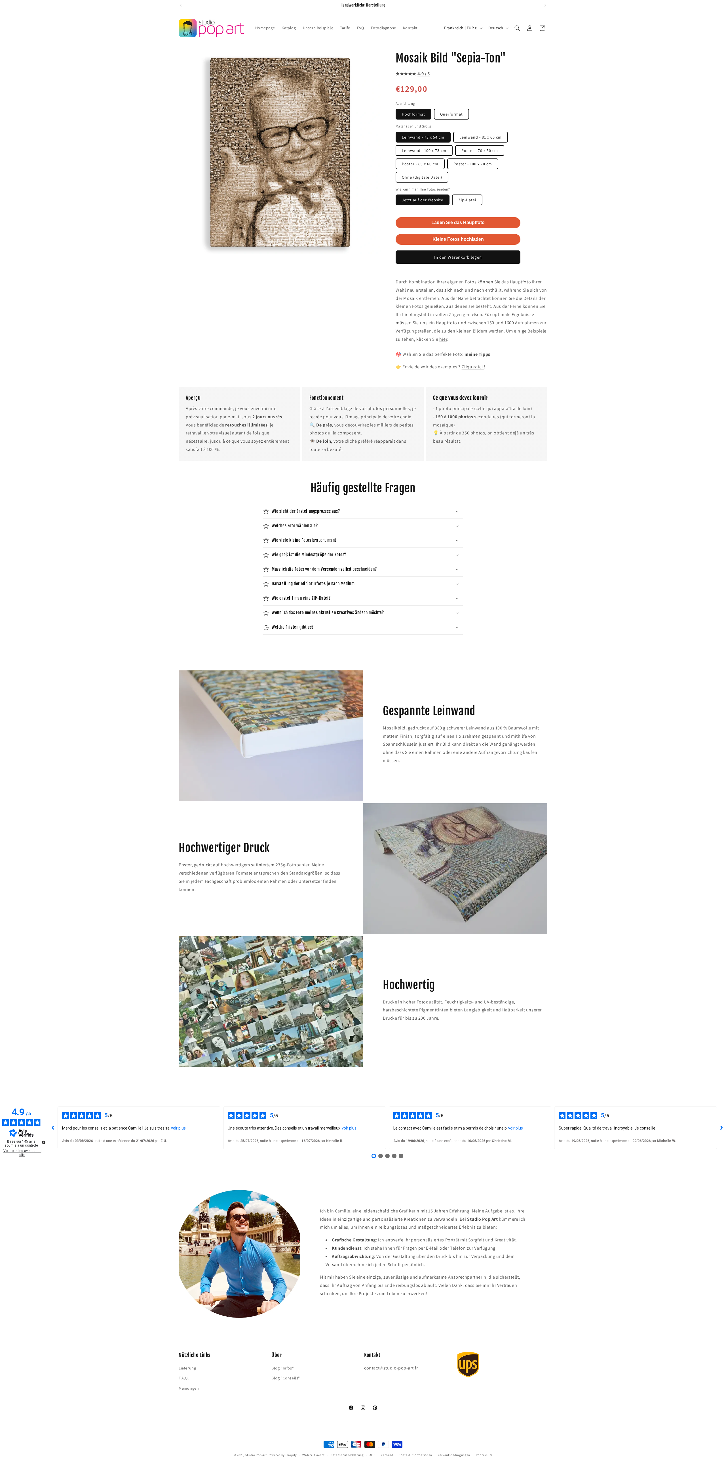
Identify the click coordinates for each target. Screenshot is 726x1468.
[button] (517, 28)
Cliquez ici (473, 367)
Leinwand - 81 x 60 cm (480, 137)
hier (443, 339)
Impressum (484, 1455)
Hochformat (413, 114)
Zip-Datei (467, 199)
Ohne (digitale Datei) (422, 177)
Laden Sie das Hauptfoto (458, 222)
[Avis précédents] (53, 1128)
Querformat (451, 114)
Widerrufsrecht (313, 1455)
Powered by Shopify (282, 1455)
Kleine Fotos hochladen (458, 239)
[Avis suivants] (721, 1128)
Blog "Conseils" (285, 1378)
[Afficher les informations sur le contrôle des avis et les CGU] (43, 1142)
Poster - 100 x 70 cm (472, 163)
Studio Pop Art (256, 1455)
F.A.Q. (184, 1378)
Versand (387, 1455)
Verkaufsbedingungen (454, 1455)
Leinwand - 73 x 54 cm (423, 137)
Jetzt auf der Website (422, 199)
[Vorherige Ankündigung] (180, 5)
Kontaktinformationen (415, 1455)
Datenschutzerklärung (347, 1455)
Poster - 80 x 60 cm (420, 163)
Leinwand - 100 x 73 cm (424, 150)
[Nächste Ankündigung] (545, 5)
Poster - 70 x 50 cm (479, 150)
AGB (372, 1455)
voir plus (178, 1128)
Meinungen (189, 1388)
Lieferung (187, 1368)
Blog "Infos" (282, 1368)
